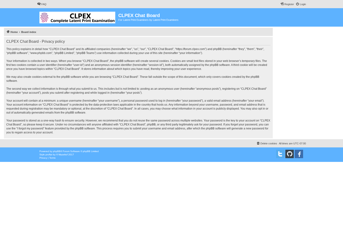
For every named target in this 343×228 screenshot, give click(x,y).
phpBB (56, 151)
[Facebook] (299, 154)
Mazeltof (63, 154)
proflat (49, 154)
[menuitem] (41, 4)
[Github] (289, 154)
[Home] (77, 16)
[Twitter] (280, 154)
